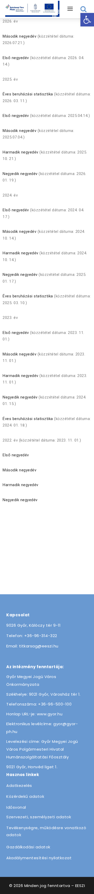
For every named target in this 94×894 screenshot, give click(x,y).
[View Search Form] (83, 9)
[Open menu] (70, 9)
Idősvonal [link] (16, 807)
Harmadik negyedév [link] (20, 152)
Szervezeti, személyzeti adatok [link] (38, 817)
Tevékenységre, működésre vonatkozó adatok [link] (46, 831)
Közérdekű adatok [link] (25, 796)
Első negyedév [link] (16, 57)
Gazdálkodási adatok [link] (28, 847)
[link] (87, 19)
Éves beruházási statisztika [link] (28, 94)
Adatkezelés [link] (19, 785)
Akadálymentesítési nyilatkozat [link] (39, 858)
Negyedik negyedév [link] (20, 173)
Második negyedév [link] (19, 36)
